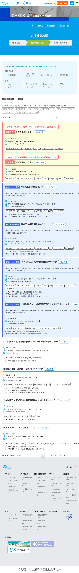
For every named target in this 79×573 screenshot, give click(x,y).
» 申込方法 (40, 132)
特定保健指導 (20, 112)
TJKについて (12, 477)
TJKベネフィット (39, 511)
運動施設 (66, 474)
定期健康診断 (51, 26)
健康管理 (40, 26)
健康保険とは (12, 486)
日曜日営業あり (21, 109)
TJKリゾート (53, 474)
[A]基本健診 (12, 75)
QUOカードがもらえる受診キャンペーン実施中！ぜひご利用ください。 (32, 127)
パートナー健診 (32, 112)
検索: (56, 117)
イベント (8, 511)
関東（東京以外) (31, 84)
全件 (61, 87)
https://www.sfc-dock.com (14, 380)
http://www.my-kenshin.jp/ (16, 206)
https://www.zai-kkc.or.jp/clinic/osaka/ (19, 281)
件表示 (9, 117)
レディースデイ (8, 112)
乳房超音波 (44, 109)
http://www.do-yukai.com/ (16, 244)
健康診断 (40, 477)
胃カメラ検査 (33, 109)
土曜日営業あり (8, 109)
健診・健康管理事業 (40, 474)
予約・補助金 (63, 3)
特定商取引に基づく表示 (47, 569)
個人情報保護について (25, 569)
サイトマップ (58, 569)
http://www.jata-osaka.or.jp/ (16, 323)
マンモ (52, 109)
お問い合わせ (53, 511)
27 (69, 455)
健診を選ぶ (17, 42)
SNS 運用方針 (35, 569)
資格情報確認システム (48, 3)
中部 (61, 84)
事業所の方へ (24, 511)
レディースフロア (68, 109)
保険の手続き (24, 474)
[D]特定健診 (64, 75)
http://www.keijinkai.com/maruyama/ (17, 439)
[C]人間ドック (48, 75)
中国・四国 (29, 87)
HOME (32, 26)
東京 (9, 84)
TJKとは (21, 3)
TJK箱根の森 (56, 489)
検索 (72, 3)
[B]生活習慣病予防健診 (31, 75)
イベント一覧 (12, 515)
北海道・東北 (47, 84)
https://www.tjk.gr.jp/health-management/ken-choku (23, 144)
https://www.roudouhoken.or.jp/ (15, 412)
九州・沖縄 (47, 87)
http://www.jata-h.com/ (13, 353)
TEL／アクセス (33, 3)
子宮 (58, 109)
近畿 (9, 87)
